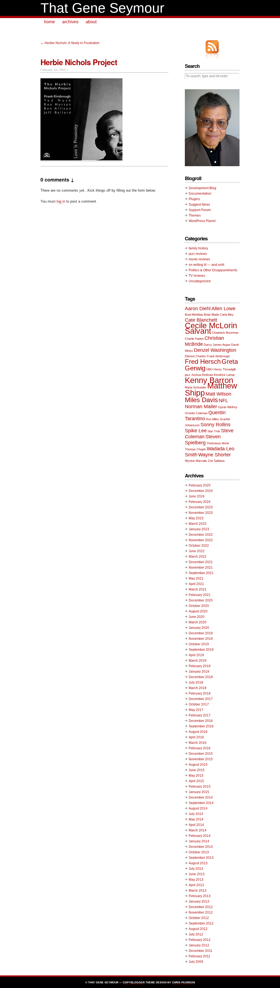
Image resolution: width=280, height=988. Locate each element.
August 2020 (198, 611)
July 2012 (196, 934)
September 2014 (201, 803)
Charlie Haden (194, 338)
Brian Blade (211, 314)
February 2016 (200, 748)
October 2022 (199, 546)
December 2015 (201, 754)
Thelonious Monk (217, 443)
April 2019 (196, 655)
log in (61, 201)
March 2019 (197, 660)
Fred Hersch (203, 361)
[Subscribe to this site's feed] (212, 46)
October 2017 (199, 704)
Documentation (200, 193)
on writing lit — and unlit (206, 265)
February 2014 (200, 836)
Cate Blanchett (201, 320)
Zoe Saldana (216, 460)
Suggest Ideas (199, 204)
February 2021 (200, 595)
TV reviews (197, 276)
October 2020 (199, 606)
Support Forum (200, 210)
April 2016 (196, 737)
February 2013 (200, 896)
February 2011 (199, 956)
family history (198, 248)
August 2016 (198, 732)
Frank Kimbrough (218, 356)
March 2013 (197, 890)
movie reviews (199, 259)
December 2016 (201, 721)
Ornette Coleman (196, 413)
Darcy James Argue (217, 344)
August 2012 (198, 929)
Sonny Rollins (215, 424)
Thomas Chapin (195, 449)
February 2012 (200, 940)
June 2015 (197, 770)
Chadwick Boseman (225, 332)
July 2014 (196, 814)
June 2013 (197, 874)
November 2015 (201, 759)
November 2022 (201, 540)
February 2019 (200, 666)
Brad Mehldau (194, 314)
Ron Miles (212, 419)
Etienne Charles (195, 356)
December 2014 (201, 797)
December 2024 (201, 491)
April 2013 (196, 885)
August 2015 (198, 765)
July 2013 (196, 869)
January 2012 (199, 945)
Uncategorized (200, 281)
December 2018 (201, 677)
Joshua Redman (202, 374)
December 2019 (201, 633)
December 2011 (200, 951)
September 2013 (201, 858)
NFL (223, 400)
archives (70, 21)
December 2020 (201, 600)
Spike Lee (196, 430)
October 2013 (199, 852)
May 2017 (196, 710)
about (91, 21)
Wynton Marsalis (196, 460)
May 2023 (196, 518)
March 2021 (197, 589)
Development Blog (202, 188)
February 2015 (200, 786)
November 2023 (201, 513)
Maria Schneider (195, 387)
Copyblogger (134, 982)
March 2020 (197, 622)
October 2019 (199, 644)
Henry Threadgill (224, 369)
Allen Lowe (223, 308)
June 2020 (197, 617)
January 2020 (199, 628)
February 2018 (200, 693)
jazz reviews (198, 254)
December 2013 (201, 847)
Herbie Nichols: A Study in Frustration (72, 43)
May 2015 (196, 775)
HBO (209, 369)
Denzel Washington (215, 350)
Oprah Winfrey (227, 407)
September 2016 (201, 726)
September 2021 (201, 573)
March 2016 (197, 743)
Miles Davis (201, 400)
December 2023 (201, 507)
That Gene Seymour (102, 8)
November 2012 (201, 912)
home (49, 21)
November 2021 (201, 567)
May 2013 (196, 880)
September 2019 (201, 650)
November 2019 (201, 639)
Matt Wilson (218, 394)
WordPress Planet (202, 221)
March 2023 (197, 524)
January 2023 (199, 529)
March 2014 (197, 830)
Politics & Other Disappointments (213, 270)
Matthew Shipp (211, 389)
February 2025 (200, 485)
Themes (195, 215)
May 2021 (196, 578)
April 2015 (196, 781)
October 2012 (199, 918)
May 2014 (196, 819)
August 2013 (198, 863)
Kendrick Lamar (224, 374)
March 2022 (197, 556)
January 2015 (199, 792)
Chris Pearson (183, 982)
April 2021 (196, 584)
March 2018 (197, 688)
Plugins (194, 199)
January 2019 (199, 671)
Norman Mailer (201, 406)
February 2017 (200, 715)
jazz (187, 374)
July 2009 (196, 962)
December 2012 (201, 907)
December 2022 (201, 535)
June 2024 (197, 496)
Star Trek (214, 431)
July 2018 (196, 682)
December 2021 (201, 562)
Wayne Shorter (214, 454)
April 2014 (196, 825)
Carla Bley (227, 314)
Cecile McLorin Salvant (211, 328)
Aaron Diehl (198, 308)
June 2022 (197, 551)
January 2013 (199, 901)
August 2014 (198, 808)
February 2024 (200, 502)
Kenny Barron (209, 380)
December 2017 (201, 699)
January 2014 (199, 841)
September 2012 (201, 923)
